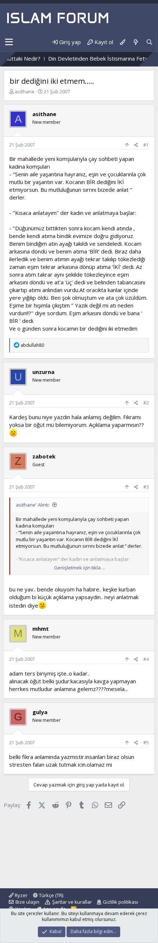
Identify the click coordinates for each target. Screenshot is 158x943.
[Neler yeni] (135, 42)
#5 (146, 742)
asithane (25, 91)
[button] (9, 42)
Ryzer (21, 895)
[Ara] (149, 42)
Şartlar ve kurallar (72, 902)
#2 (146, 403)
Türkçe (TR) (50, 895)
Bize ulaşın (27, 902)
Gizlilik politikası (120, 902)
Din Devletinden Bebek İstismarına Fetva (90, 58)
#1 (146, 145)
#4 (146, 659)
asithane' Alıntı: (33, 504)
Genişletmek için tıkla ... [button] (79, 567)
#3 (146, 487)
